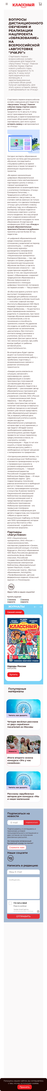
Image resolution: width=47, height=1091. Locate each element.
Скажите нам (16, 847)
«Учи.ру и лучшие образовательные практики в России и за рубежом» (23, 226)
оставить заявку (15, 124)
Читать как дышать (18, 715)
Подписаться (32, 822)
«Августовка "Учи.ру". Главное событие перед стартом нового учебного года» (21, 106)
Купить (14, 674)
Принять (25, 1087)
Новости (13, 751)
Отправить (23, 916)
